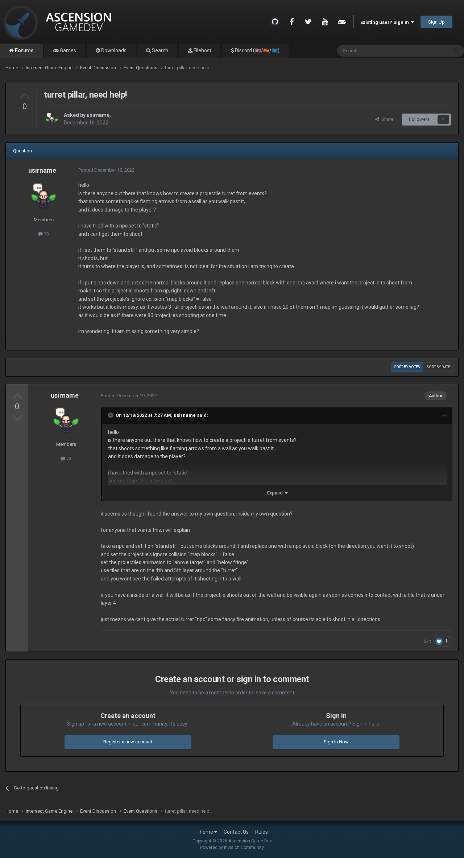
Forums (24, 50)
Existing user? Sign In (385, 22)
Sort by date (438, 367)
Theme (205, 832)
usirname (98, 115)
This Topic (428, 50)
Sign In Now (336, 741)
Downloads (113, 50)
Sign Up (436, 22)
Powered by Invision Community (232, 847)
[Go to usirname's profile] (52, 119)
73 (46, 234)
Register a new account (127, 741)
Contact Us (236, 832)
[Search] (456, 51)
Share (386, 119)
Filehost (201, 50)
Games (67, 50)
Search (159, 50)
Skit (427, 641)
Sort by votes (407, 367)
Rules (261, 832)
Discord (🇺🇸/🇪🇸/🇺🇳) (256, 50)
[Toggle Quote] (111, 415)
